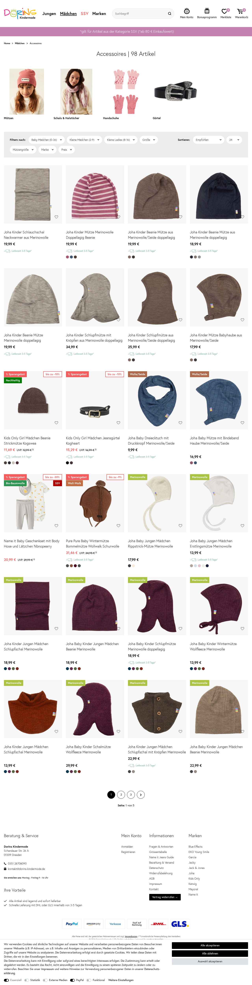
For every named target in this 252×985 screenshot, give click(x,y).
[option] (126, 31)
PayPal (80, 980)
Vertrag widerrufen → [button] (165, 897)
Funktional (99, 980)
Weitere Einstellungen (120, 980)
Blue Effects (195, 846)
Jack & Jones (197, 868)
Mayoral (193, 889)
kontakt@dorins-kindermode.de (26, 869)
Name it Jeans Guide (161, 857)
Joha (191, 873)
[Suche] (170, 14)
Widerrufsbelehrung (160, 873)
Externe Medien (58, 980)
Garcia (192, 857)
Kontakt (153, 889)
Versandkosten (131, 936)
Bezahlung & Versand (161, 862)
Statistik (35, 980)
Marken (99, 13)
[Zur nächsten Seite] (141, 795)
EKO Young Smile (199, 852)
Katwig (193, 884)
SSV (84, 13)
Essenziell (15, 980)
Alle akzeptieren (210, 945)
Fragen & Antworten (161, 846)
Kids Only (194, 878)
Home (7, 43)
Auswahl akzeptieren (210, 961)
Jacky (192, 862)
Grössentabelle (158, 852)
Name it (193, 894)
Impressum (155, 884)
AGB (152, 878)
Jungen (49, 13)
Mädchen (68, 13)
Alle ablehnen (210, 953)
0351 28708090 (17, 863)
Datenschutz (156, 868)
